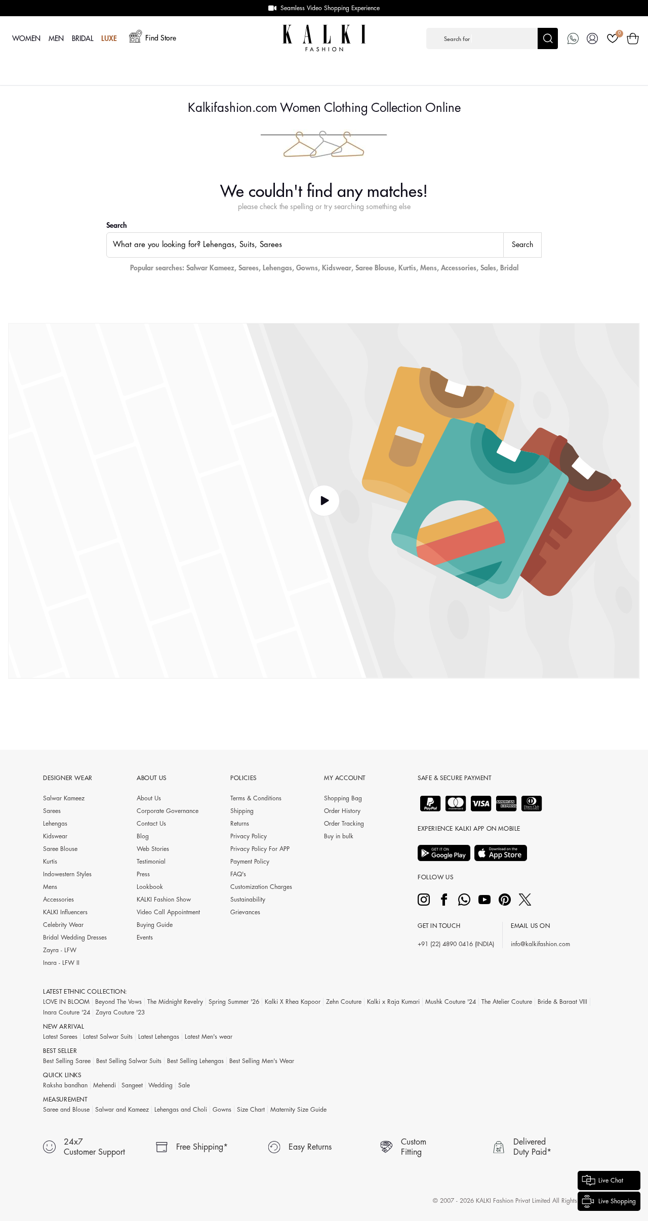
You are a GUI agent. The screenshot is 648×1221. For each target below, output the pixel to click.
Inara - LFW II (61, 963)
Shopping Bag (343, 798)
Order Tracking (344, 824)
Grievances (245, 912)
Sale (184, 1085)
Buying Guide (155, 925)
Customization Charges (261, 887)
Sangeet (132, 1085)
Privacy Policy (248, 836)
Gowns (307, 267)
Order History (342, 811)
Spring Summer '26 (234, 1002)
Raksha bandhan (65, 1085)
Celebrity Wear (63, 925)
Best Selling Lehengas (195, 1061)
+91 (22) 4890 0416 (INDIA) (456, 944)
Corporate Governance (167, 811)
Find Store (160, 38)
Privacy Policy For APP (260, 849)
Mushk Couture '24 (450, 1002)
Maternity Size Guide (298, 1110)
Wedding (160, 1085)
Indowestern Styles (67, 874)
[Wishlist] (612, 38)
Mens (428, 267)
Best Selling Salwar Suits (128, 1061)
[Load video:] (324, 500)
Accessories (458, 267)
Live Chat (610, 1180)
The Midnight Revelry (175, 1002)
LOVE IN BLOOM (66, 1002)
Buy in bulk (338, 836)
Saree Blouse (374, 267)
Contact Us (151, 824)
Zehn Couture (343, 1002)
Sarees (248, 267)
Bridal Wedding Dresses (75, 937)
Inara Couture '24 (66, 1012)
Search (116, 225)
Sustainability (247, 900)
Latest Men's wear (208, 1037)
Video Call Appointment (168, 912)
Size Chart (251, 1110)
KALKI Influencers (65, 912)
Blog (143, 836)
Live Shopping (617, 1201)
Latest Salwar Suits (108, 1037)
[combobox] (305, 245)
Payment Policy (249, 862)
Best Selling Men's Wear (261, 1061)
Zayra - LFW (59, 950)
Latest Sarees (60, 1037)
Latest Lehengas (158, 1037)
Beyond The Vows (118, 1002)
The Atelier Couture (506, 1002)
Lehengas (277, 267)
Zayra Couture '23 (120, 1012)
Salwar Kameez (210, 267)
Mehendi (104, 1085)
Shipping (242, 811)
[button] (492, 38)
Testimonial (151, 862)
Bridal (509, 267)
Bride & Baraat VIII (562, 1002)
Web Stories (153, 849)
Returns (239, 824)
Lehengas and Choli (180, 1110)
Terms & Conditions (255, 798)
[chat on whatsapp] (573, 38)
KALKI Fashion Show (164, 900)
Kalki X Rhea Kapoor (292, 1002)
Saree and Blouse (66, 1110)
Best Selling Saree (67, 1061)
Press (143, 874)
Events (145, 937)
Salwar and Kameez (122, 1110)
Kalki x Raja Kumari (393, 1002)
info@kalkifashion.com (540, 944)
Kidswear (336, 267)
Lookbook (150, 887)
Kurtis (407, 267)
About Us (149, 798)
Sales (488, 267)
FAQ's (238, 874)
